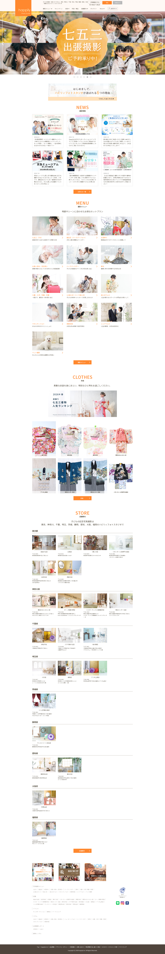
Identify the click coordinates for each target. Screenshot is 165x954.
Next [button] (162, 43)
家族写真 (72, 892)
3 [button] (81, 77)
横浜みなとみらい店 (87, 899)
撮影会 (49, 912)
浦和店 (93, 902)
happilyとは (44, 947)
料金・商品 (75, 9)
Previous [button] (3, 43)
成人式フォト (53, 892)
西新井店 (78, 899)
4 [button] (84, 77)
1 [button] (74, 77)
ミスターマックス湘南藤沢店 (41, 902)
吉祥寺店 (43, 899)
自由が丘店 (36, 899)
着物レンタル (37, 933)
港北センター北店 (55, 902)
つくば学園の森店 (38, 904)
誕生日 (40, 889)
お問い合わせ (80, 947)
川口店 (87, 902)
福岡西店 (81, 904)
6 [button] (90, 77)
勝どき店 (55, 899)
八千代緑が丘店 (73, 902)
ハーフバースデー (69, 889)
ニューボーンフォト (69, 919)
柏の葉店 (81, 902)
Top (38, 947)
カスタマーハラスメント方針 (109, 947)
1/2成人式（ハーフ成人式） (40, 892)
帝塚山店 (75, 904)
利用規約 (72, 947)
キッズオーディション (39, 912)
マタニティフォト (63, 892)
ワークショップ (56, 912)
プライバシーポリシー (62, 947)
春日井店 (68, 904)
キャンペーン (58, 9)
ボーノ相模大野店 (100, 899)
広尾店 (49, 899)
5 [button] (87, 77)
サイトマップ (122, 947)
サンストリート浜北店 (51, 904)
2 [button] (77, 77)
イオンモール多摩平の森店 (67, 899)
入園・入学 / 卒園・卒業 (86, 889)
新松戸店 (64, 902)
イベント (36, 909)
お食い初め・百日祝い (57, 889)
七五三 (35, 889)
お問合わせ (118, 3)
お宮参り (46, 889)
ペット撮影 (89, 892)
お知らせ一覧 (82, 192)
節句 (77, 889)
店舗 (34, 896)
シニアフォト (80, 892)
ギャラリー (93, 9)
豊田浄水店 (61, 904)
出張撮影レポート (38, 926)
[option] (82, 43)
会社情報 (52, 947)
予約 (107, 3)
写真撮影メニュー (38, 886)
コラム (35, 916)
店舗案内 (83, 9)
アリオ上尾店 (100, 902)
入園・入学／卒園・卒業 (99, 919)
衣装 (66, 9)
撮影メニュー (82, 362)
